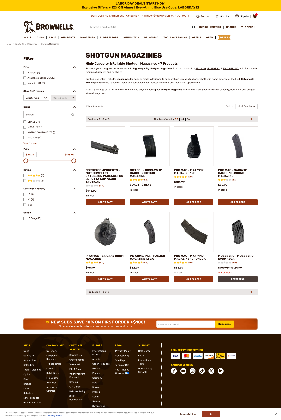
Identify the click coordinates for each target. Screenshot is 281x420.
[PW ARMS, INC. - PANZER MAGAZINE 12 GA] (150, 232)
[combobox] (36, 97)
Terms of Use (122, 365)
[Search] (194, 27)
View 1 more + (31, 143)
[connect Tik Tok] (202, 371)
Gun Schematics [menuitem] (210, 27)
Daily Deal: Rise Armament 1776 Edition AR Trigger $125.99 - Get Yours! (140, 15)
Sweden (96, 401)
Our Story (51, 351)
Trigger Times (53, 363)
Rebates (27, 393)
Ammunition (30, 360)
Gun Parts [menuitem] (68, 37)
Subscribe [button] (224, 324)
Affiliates (51, 382)
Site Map (120, 360)
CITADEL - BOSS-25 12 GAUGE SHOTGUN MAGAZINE (146, 173)
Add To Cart (105, 202)
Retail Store (52, 373)
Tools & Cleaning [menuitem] (175, 37)
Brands (27, 383)
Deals (26, 388)
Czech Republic (101, 363)
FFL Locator (52, 377)
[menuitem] (28, 37)
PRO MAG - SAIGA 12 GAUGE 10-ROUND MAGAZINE (232, 173)
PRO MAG (201, 68)
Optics (27, 374)
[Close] (276, 414)
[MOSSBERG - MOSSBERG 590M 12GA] (238, 232)
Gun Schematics (32, 402)
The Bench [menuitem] (248, 27)
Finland (96, 368)
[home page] (48, 27)
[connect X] (211, 371)
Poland (96, 392)
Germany (97, 377)
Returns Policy (77, 391)
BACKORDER (238, 279)
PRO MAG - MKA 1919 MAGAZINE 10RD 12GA (190, 257)
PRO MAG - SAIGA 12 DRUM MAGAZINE (105, 257)
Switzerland (99, 406)
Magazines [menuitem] (87, 37)
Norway (96, 387)
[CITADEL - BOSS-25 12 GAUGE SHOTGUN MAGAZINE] (150, 146)
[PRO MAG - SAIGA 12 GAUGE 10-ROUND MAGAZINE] (238, 146)
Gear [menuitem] (209, 37)
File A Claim (75, 369)
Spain (95, 396)
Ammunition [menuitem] (131, 37)
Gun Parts (19, 44)
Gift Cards (74, 386)
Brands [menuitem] (231, 27)
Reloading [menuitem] (151, 37)
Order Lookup (76, 359)
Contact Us (75, 355)
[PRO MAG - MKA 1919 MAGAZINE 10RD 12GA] (194, 232)
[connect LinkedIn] (221, 371)
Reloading (29, 365)
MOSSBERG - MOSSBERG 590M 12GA (235, 257)
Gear (26, 379)
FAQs (141, 355)
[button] (242, 16)
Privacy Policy (123, 351)
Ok (211, 414)
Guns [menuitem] (40, 37)
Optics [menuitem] (196, 37)
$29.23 (30, 154)
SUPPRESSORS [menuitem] (109, 37)
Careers (50, 368)
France (96, 373)
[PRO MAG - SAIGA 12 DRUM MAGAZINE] (105, 232)
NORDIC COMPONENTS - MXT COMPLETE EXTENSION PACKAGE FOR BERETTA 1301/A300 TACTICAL (104, 176)
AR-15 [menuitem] (52, 37)
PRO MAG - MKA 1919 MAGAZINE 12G (189, 171)
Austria (96, 359)
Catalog (73, 382)
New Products (31, 397)
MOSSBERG (213, 68)
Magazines (32, 44)
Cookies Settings (188, 414)
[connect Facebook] (174, 371)
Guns (26, 351)
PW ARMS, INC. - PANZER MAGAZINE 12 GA (147, 257)
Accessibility (122, 355)
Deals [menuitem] (224, 37)
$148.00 (69, 154)
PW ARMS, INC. (231, 68)
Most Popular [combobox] (245, 106)
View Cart (74, 364)
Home (8, 44)
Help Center (144, 351)
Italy (94, 382)
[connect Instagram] (193, 371)
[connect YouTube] (183, 371)
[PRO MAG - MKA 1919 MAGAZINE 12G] (194, 146)
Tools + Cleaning (32, 369)
